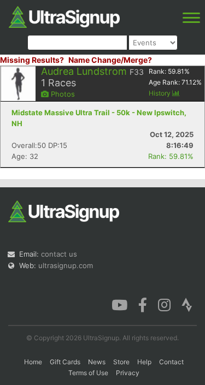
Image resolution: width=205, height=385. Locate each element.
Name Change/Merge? (110, 59)
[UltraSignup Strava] (187, 304)
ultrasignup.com (65, 265)
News (97, 362)
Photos (62, 94)
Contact (171, 362)
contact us (59, 254)
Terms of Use (88, 373)
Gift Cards (65, 362)
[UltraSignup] (64, 16)
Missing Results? (32, 59)
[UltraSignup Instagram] (164, 304)
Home (33, 362)
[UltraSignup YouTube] (119, 304)
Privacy (127, 373)
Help (144, 362)
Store (121, 362)
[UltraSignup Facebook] (142, 304)
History (160, 93)
